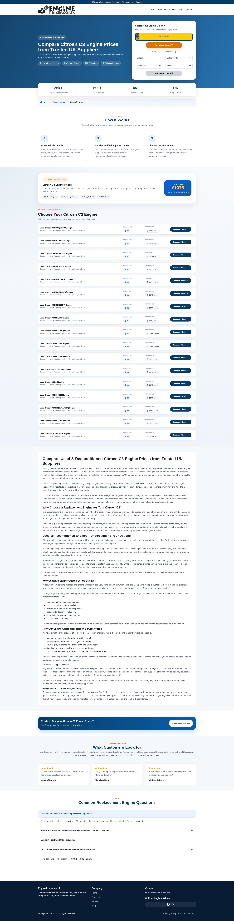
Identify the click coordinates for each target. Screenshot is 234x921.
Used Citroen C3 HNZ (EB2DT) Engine (56, 305)
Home (153, 9)
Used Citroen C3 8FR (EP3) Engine (54, 343)
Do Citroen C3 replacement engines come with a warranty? (68, 849)
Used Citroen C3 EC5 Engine (52, 382)
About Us (162, 9)
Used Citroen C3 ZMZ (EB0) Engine (55, 433)
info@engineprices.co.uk (158, 892)
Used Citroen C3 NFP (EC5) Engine (54, 395)
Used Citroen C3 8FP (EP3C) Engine (55, 331)
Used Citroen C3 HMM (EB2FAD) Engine (56, 228)
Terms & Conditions (187, 913)
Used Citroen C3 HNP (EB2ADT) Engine (56, 279)
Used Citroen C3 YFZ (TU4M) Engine (55, 369)
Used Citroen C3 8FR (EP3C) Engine (55, 356)
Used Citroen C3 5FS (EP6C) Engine (55, 421)
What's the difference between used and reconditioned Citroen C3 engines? (76, 830)
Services (172, 9)
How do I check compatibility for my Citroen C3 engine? (66, 859)
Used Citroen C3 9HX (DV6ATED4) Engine (57, 408)
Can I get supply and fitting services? (58, 840)
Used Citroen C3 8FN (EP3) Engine (54, 318)
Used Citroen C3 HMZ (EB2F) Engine (55, 266)
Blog (180, 9)
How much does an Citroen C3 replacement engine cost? (67, 814)
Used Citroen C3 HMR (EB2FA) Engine (56, 253)
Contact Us (190, 9)
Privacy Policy (169, 913)
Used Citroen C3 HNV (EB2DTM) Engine (56, 292)
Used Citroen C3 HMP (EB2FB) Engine (56, 241)
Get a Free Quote (163, 45)
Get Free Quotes (182, 723)
